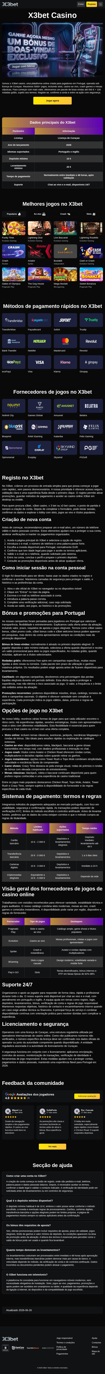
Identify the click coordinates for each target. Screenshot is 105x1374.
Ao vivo (37, 214)
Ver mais (52, 1146)
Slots (89, 214)
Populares (12, 214)
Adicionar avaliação (87, 1096)
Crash (63, 214)
